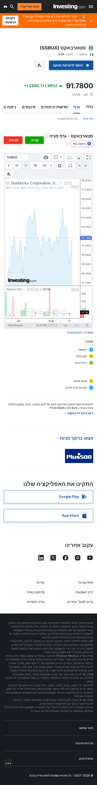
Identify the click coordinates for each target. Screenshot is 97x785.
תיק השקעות (84, 592)
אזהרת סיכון (86, 758)
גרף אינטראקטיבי (67, 118)
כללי (89, 107)
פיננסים (28, 107)
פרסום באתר (36, 592)
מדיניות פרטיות (84, 743)
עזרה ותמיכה (36, 602)
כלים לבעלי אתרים (80, 602)
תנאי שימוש (86, 728)
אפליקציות (85, 582)
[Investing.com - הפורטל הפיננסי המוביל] (69, 6)
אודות (40, 582)
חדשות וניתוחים (54, 107)
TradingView (74, 332)
